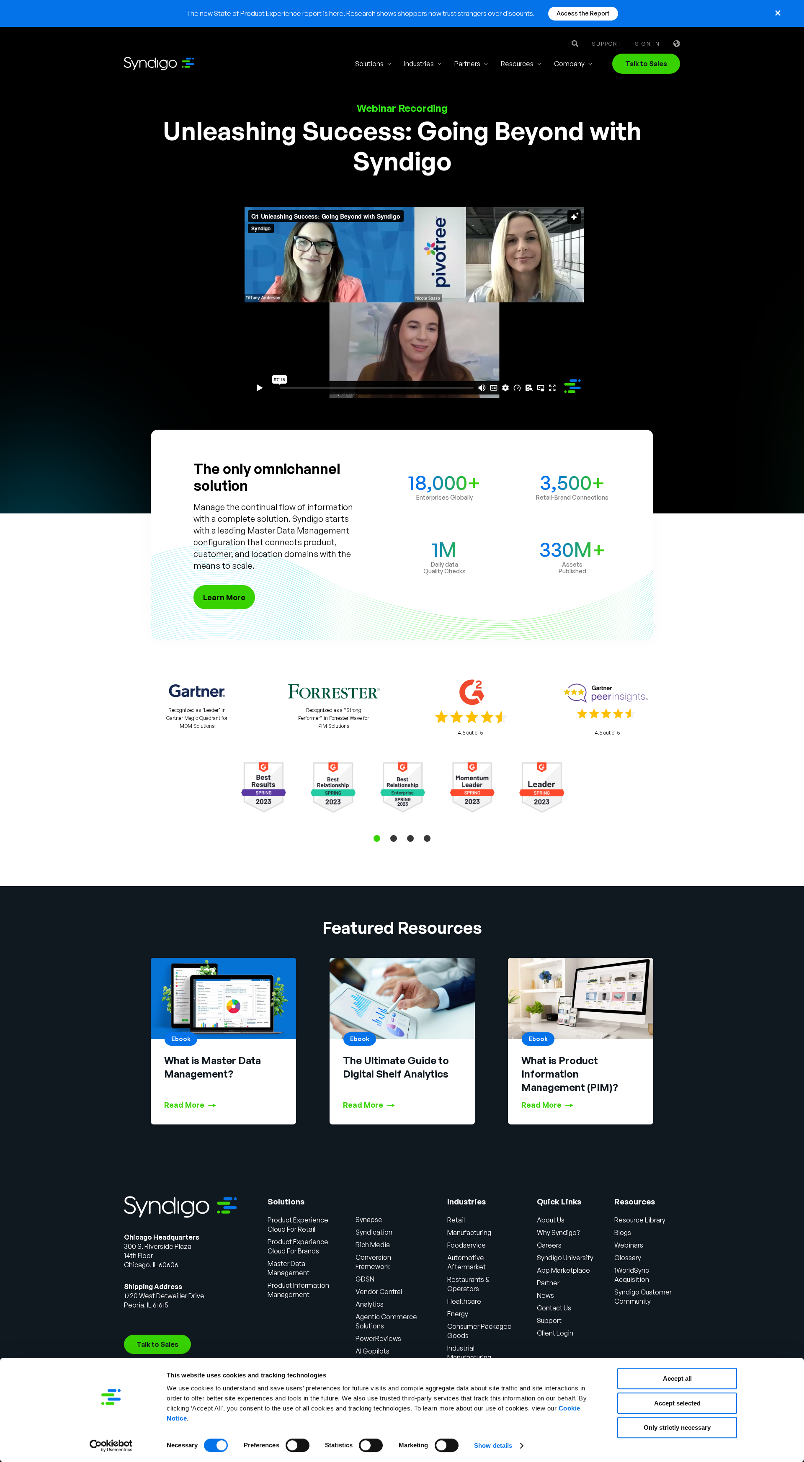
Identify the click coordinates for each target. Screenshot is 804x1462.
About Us (550, 1220)
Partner (548, 1283)
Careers (549, 1245)
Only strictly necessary (677, 1427)
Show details (493, 1445)
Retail (456, 1220)
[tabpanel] (402, 787)
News (545, 1295)
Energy (457, 1314)
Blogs (622, 1232)
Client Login (555, 1333)
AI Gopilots (372, 1351)
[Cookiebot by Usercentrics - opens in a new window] (111, 1445)
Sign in (647, 43)
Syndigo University (565, 1257)
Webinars (628, 1245)
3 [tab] (410, 838)
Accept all (677, 1378)
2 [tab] (393, 838)
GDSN (365, 1279)
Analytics (370, 1304)
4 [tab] (427, 838)
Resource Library (639, 1220)
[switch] (297, 1445)
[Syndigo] (159, 63)
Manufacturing (469, 1232)
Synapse (369, 1219)
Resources (517, 63)
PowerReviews (378, 1338)
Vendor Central (379, 1291)
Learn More (224, 597)
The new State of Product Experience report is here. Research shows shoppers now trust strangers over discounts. (360, 13)
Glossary (627, 1257)
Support (606, 43)
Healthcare (464, 1301)
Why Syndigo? (558, 1232)
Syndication (374, 1232)
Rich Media (373, 1244)
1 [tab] (377, 838)
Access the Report (583, 13)
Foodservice (466, 1245)
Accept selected (677, 1403)
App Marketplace (563, 1270)
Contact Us (554, 1308)
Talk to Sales (646, 63)
